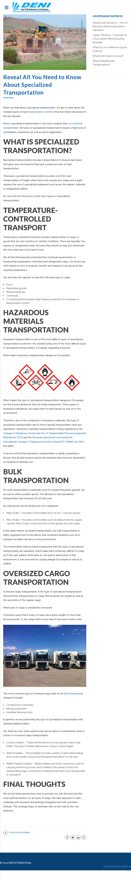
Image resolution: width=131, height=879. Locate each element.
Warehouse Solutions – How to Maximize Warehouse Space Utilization (110, 26)
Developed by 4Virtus (117, 866)
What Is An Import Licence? (108, 56)
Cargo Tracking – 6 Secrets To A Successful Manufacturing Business (110, 39)
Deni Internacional (73, 693)
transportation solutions (41, 112)
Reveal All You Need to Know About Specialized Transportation (42, 84)
